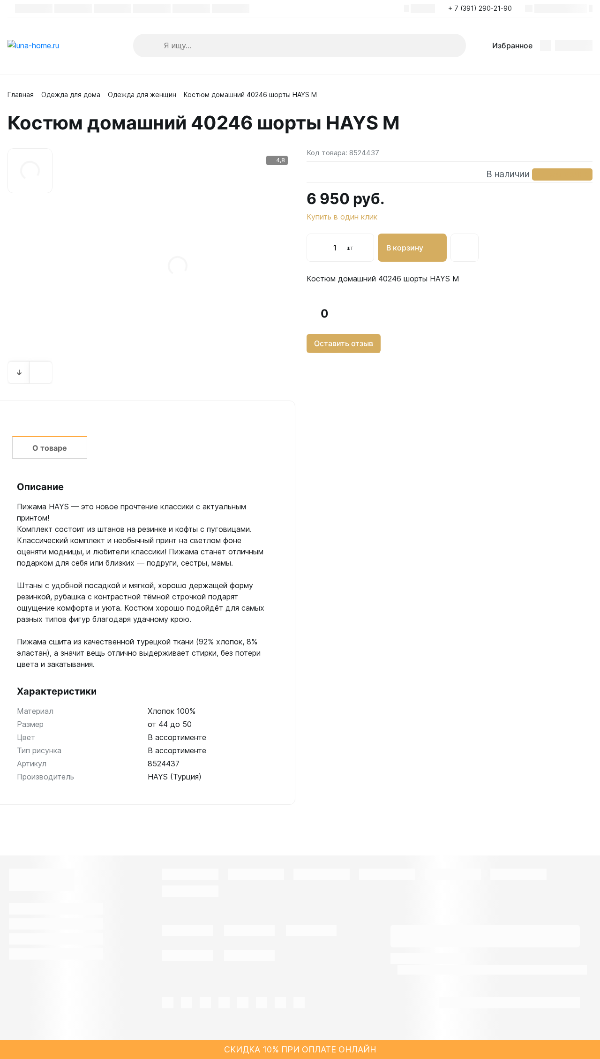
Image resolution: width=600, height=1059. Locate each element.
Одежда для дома (70, 94)
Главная (21, 94)
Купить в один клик (342, 216)
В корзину (404, 247)
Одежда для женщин (142, 94)
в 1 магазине (562, 174)
